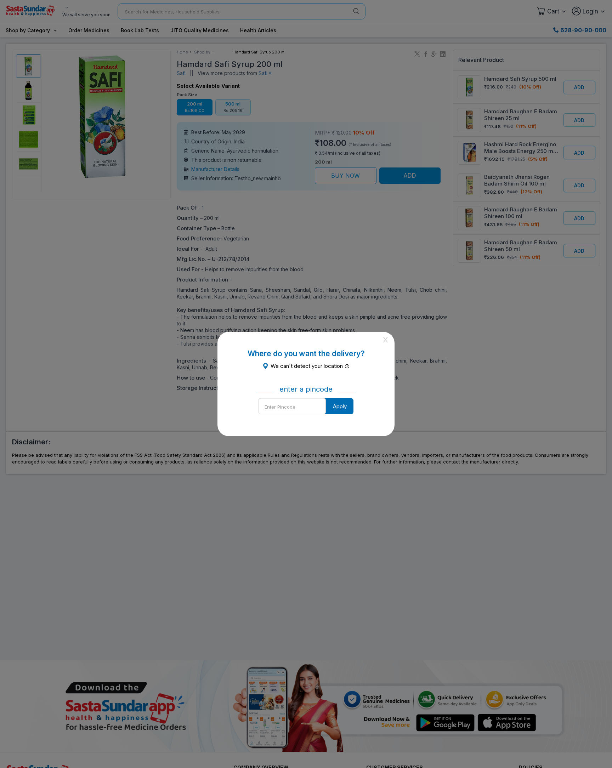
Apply (340, 406)
